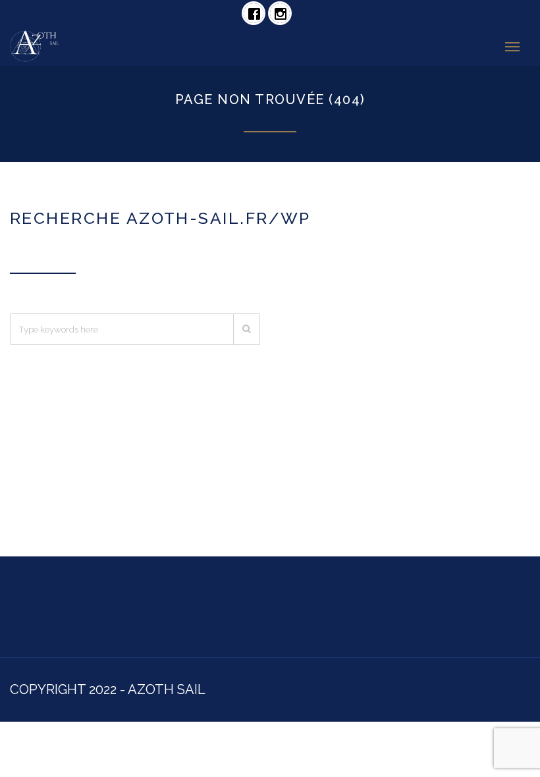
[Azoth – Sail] (88, 46)
